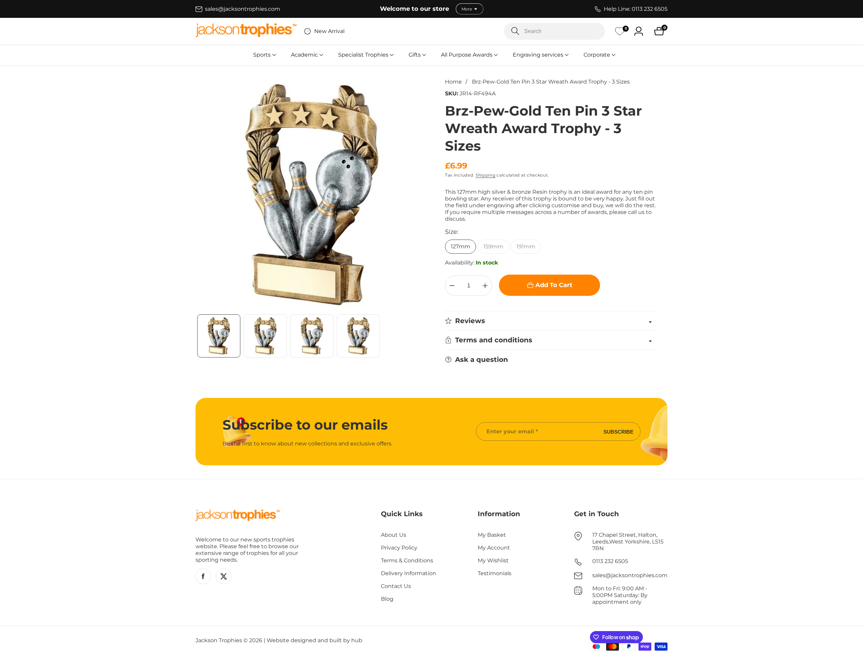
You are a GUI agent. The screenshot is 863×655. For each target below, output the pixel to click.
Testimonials (494, 573)
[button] (262, 55)
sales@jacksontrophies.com (629, 575)
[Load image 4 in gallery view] (358, 335)
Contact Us (396, 586)
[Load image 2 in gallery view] (265, 335)
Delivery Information (408, 573)
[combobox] (554, 31)
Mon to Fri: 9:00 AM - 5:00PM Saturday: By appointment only (620, 595)
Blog (387, 599)
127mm (460, 246)
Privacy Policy (399, 547)
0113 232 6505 (610, 561)
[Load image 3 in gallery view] (311, 335)
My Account (494, 547)
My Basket (492, 535)
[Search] (515, 31)
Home (453, 82)
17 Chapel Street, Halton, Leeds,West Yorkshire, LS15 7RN (627, 542)
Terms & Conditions (407, 560)
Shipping (486, 175)
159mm (493, 246)
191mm (525, 246)
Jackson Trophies (219, 640)
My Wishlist (493, 560)
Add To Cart (553, 285)
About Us (393, 535)
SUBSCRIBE (618, 431)
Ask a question (481, 359)
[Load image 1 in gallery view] (218, 335)
